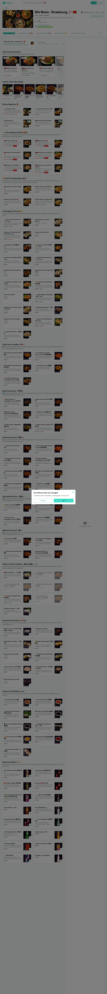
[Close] (73, 492)
